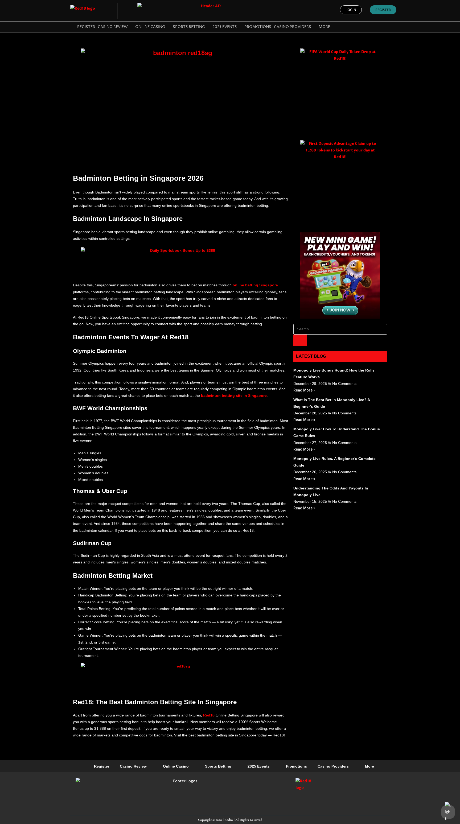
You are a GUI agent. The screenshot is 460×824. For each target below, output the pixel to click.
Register (86, 26)
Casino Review (113, 26)
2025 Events (224, 26)
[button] (351, 9)
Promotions (257, 26)
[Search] (300, 340)
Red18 (209, 715)
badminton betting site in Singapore (234, 395)
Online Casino (150, 26)
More (324, 26)
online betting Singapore (255, 285)
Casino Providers (292, 26)
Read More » (304, 390)
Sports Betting (189, 26)
